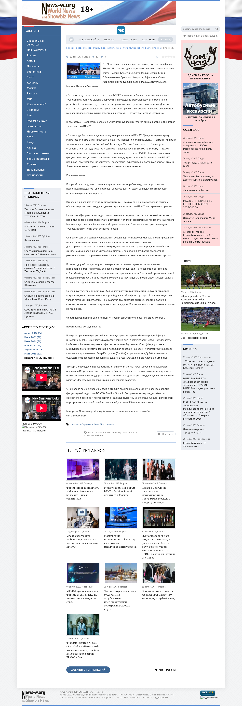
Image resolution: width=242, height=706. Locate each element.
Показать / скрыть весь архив (39, 357)
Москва (31, 88)
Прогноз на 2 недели (34, 430)
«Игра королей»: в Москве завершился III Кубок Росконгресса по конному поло (198, 147)
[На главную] (61, 10)
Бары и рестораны (38, 159)
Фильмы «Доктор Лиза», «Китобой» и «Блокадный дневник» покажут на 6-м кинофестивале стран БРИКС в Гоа (82, 650)
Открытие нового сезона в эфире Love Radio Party (39, 297)
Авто (30, 137)
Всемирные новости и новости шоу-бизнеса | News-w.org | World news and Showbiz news (108, 47)
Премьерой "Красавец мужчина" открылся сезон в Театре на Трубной (39, 268)
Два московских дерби (194, 337)
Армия (31, 61)
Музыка (32, 164)
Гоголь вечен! (31, 240)
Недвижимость (36, 131)
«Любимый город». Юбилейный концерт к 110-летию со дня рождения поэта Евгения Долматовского (200, 236)
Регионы (32, 93)
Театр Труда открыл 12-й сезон (197, 164)
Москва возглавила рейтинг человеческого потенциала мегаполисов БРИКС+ (82, 541)
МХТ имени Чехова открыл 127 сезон (39, 228)
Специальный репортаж (35, 42)
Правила (109, 39)
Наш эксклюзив (36, 50)
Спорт (31, 77)
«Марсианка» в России (196, 190)
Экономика (34, 72)
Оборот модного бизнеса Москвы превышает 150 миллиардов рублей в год (158, 594)
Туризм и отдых (37, 120)
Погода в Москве (32, 423)
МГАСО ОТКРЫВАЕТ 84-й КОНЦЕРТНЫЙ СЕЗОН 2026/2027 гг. (197, 204)
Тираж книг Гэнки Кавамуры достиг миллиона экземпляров (200, 178)
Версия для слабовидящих (202, 35)
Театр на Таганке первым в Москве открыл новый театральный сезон (39, 213)
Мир (29, 99)
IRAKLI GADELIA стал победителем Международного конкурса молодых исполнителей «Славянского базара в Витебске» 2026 (198, 410)
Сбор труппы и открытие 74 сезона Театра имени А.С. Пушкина (40, 313)
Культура (32, 82)
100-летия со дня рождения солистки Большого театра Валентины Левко (199, 364)
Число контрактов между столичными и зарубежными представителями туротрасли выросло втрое (120, 600)
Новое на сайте (89, 39)
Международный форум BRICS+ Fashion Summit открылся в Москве (119, 491)
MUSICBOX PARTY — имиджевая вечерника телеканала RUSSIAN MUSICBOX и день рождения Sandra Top (199, 385)
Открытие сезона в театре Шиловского (39, 283)
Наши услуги (129, 39)
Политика (33, 66)
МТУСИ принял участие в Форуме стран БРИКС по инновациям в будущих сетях (82, 596)
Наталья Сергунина (82, 424)
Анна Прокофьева (104, 424)
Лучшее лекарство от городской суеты (195, 430)
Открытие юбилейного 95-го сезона (199, 219)
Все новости (35, 175)
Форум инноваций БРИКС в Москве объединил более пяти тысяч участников (82, 493)
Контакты (148, 39)
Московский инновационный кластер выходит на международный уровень (120, 541)
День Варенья (36, 169)
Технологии (34, 126)
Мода (30, 142)
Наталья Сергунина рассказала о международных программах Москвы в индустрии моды (156, 495)
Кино (30, 115)
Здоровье (33, 110)
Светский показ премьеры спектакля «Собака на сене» (40, 252)
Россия (31, 55)
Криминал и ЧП (36, 104)
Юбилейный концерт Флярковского (194, 444)
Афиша (31, 148)
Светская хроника (38, 153)
